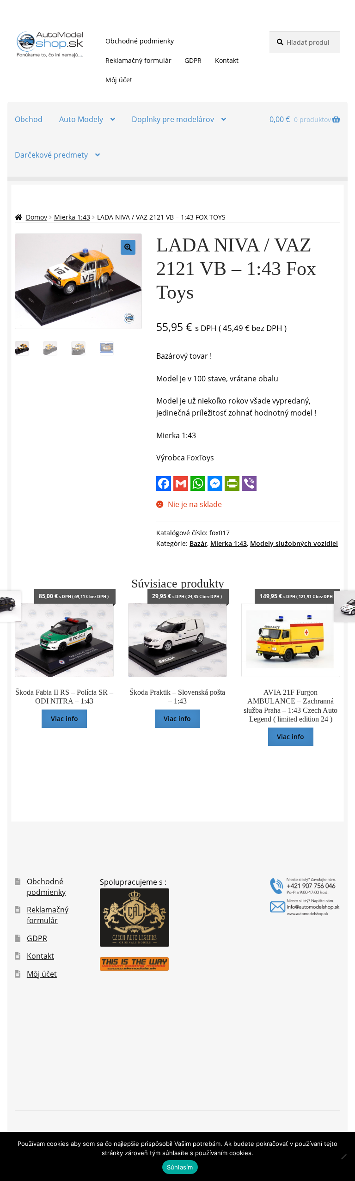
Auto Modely (81, 119)
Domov (36, 217)
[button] (128, 247)
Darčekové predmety (51, 155)
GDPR (193, 60)
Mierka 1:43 (72, 217)
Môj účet (118, 79)
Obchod (29, 119)
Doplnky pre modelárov (173, 119)
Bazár (198, 543)
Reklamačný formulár (138, 60)
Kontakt (227, 60)
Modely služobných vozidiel (294, 543)
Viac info (64, 718)
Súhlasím (180, 1167)
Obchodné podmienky (139, 41)
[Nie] (343, 1156)
